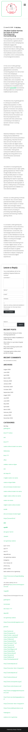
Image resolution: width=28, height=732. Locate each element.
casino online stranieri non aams (13, 491)
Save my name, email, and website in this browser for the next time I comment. (14, 307)
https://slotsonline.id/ (10, 653)
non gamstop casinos (10, 541)
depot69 (6, 613)
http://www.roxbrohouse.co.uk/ (12, 686)
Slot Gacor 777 (8, 609)
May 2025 (6, 404)
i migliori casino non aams (11, 478)
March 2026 (7, 378)
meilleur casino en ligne (10, 464)
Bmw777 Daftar (8, 433)
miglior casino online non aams (12, 496)
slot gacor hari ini (8, 532)
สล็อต (5, 460)
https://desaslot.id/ (9, 647)
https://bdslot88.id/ (9, 651)
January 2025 (7, 415)
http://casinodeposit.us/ (10, 663)
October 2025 (7, 389)
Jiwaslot (6, 536)
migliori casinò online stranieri (12, 505)
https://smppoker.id (9, 633)
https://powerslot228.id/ (11, 637)
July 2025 (6, 398)
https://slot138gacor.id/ (10, 649)
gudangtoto (7, 428)
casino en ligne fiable (9, 482)
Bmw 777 (6, 455)
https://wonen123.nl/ (9, 518)
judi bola (6, 627)
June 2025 (6, 401)
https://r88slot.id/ (9, 639)
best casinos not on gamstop (12, 571)
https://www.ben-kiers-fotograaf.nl (14, 668)
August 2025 (7, 395)
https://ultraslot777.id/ (10, 643)
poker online (7, 568)
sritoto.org (6, 566)
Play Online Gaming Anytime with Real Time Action (13, 347)
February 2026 (8, 381)
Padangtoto (7, 712)
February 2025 (8, 412)
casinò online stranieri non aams (13, 446)
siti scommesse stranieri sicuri (12, 487)
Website (6, 299)
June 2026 (6, 372)
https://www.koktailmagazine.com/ (14, 622)
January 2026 (7, 384)
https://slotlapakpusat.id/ (11, 659)
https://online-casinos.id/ (11, 635)
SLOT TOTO (7, 546)
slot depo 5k (7, 473)
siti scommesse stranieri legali (12, 514)
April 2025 (6, 406)
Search (6, 322)
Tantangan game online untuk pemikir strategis (12, 352)
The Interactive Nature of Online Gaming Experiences (13, 334)
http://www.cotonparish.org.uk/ (13, 681)
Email (5, 294)
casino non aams (8, 500)
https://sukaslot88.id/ (10, 641)
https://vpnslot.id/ (9, 645)
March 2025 (7, 409)
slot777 (6, 548)
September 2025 (8, 392)
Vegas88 (6, 591)
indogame (6, 560)
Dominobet (7, 604)
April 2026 (6, 375)
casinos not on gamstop (10, 717)
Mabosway (7, 451)
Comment (7, 277)
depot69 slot (7, 554)
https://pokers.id (8, 631)
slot (5, 437)
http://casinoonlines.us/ (10, 677)
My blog (18, 27)
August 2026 (7, 369)
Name (6, 290)
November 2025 (8, 386)
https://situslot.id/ (9, 655)
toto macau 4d (8, 563)
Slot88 (5, 509)
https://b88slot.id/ (9, 657)
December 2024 (8, 418)
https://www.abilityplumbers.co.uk (13, 708)
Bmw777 (6, 442)
